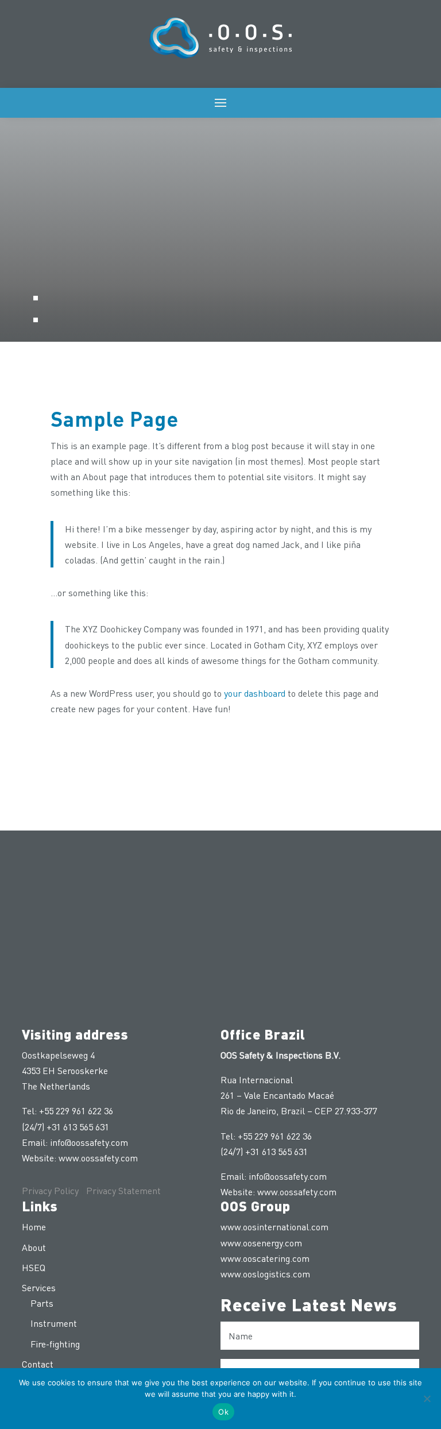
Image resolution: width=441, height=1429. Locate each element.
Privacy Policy (50, 1190)
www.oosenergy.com (261, 1243)
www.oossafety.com (98, 1158)
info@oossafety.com (89, 1142)
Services (39, 1287)
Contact (37, 1364)
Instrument (53, 1323)
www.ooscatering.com (265, 1258)
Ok (223, 1411)
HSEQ (33, 1267)
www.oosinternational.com (274, 1227)
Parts (41, 1303)
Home (34, 1227)
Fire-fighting (55, 1344)
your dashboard (254, 693)
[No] (426, 1398)
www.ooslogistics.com (265, 1274)
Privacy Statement (123, 1190)
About (34, 1247)
